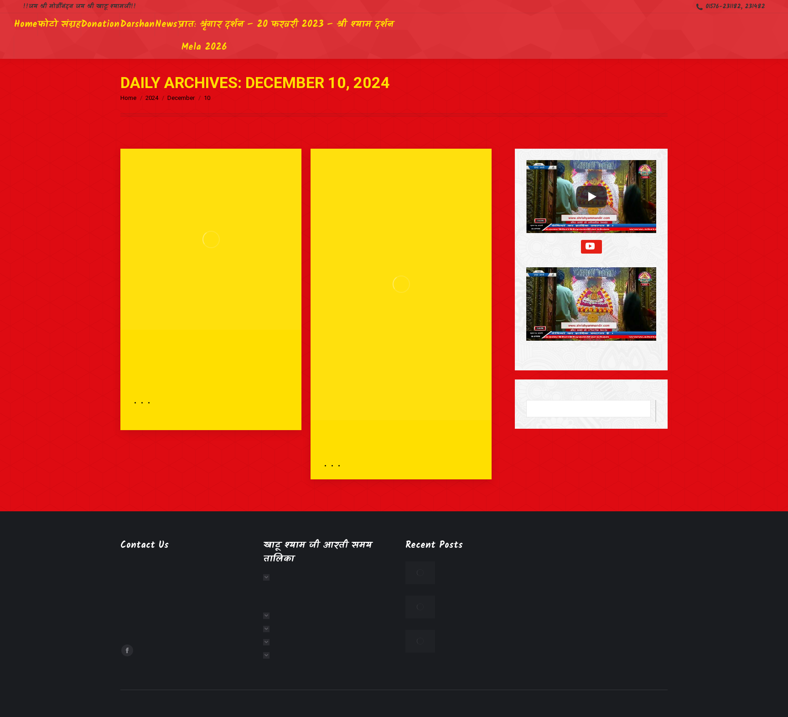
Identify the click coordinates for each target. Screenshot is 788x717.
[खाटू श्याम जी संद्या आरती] (269, 642)
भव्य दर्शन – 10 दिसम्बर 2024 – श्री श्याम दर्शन (396, 443)
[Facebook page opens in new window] (127, 650)
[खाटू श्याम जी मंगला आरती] (269, 577)
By (141, 402)
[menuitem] (26, 24)
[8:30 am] (338, 465)
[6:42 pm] (147, 402)
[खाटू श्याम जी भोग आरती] (269, 629)
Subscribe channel (591, 247)
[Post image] (420, 572)
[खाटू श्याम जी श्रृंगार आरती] (269, 615)
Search (655, 411)
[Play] (591, 197)
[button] (591, 310)
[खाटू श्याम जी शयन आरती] (269, 655)
